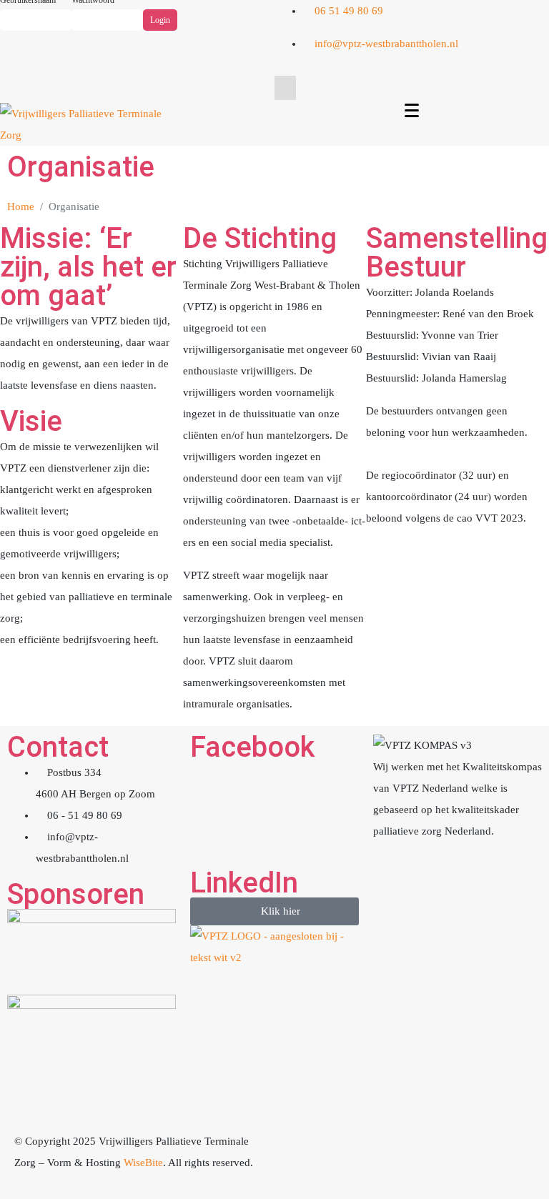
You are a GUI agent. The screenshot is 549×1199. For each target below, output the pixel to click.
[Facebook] (492, 51)
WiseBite (143, 1162)
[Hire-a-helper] (377, 1148)
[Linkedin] (531, 51)
